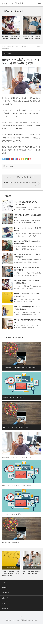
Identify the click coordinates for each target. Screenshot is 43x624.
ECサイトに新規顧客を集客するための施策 (27, 321)
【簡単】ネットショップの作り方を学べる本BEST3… (18, 485)
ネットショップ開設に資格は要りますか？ (21, 177)
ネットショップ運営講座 (20, 620)
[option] (11, 28)
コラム (3, 603)
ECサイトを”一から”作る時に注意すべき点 (16, 427)
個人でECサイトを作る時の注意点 (12, 542)
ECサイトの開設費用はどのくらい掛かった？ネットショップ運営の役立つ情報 (11, 573)
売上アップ (5, 598)
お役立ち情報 (10, 46)
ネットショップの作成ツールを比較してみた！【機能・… (20, 367)
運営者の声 (5, 608)
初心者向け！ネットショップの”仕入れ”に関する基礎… (27, 269)
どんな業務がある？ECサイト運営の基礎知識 (27, 216)
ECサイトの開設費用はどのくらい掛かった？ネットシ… (27, 295)
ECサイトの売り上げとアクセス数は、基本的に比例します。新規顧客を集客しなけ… (27, 326)
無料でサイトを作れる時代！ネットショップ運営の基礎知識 (11, 37)
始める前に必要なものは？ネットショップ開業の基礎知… (27, 308)
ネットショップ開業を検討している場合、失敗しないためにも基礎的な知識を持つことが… (27, 313)
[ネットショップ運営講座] (12, 3)
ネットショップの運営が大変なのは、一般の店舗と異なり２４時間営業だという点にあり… (27, 248)
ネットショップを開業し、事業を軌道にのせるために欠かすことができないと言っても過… (27, 235)
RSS (21, 616)
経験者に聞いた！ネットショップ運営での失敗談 (20, 183)
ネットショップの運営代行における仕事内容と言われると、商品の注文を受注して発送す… (27, 261)
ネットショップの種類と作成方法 (12, 514)
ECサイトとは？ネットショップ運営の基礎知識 (27, 229)
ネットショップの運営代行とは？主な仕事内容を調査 (27, 255)
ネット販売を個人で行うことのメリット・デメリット (26, 203)
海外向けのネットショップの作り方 (13, 397)
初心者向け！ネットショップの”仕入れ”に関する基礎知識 (31, 37)
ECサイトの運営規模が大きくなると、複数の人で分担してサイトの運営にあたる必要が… (27, 221)
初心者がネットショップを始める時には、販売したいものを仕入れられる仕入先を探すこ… (27, 274)
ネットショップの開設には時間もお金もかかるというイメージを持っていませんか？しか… (27, 287)
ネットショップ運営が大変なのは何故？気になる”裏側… (27, 242)
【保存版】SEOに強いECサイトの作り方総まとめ (16, 457)
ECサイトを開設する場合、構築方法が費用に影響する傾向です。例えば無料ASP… (27, 300)
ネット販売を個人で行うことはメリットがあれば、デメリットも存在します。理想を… (27, 208)
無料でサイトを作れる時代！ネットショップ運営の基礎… (27, 282)
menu (39, 3)
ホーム (3, 582)
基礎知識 (11, 32)
